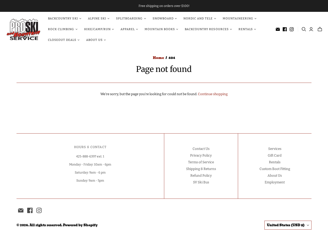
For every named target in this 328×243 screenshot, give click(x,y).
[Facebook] (284, 29)
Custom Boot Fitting (274, 169)
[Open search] (304, 29)
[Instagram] (292, 29)
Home (158, 58)
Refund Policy (201, 176)
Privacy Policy (201, 155)
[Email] (278, 29)
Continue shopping (213, 94)
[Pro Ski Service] (23, 29)
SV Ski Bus (201, 182)
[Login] (311, 29)
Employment (275, 182)
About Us (275, 176)
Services (274, 149)
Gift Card (275, 155)
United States (286, 225)
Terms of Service (201, 162)
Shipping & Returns (201, 169)
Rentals (274, 162)
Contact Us (201, 149)
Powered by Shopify (80, 225)
